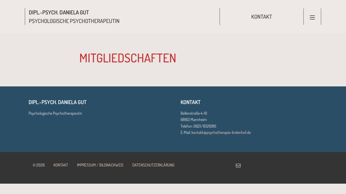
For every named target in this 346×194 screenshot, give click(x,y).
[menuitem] (261, 16)
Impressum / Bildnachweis (100, 164)
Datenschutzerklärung (153, 164)
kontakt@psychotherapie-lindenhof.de (221, 132)
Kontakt (261, 16)
